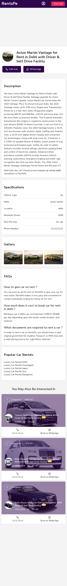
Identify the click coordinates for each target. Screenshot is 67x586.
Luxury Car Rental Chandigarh (19, 365)
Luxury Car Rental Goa (15, 371)
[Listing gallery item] (13, 257)
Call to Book (17, 433)
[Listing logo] (7, 56)
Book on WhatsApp (50, 433)
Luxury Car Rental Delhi (15, 362)
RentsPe (9, 3)
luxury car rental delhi (50, 170)
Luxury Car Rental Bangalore (18, 374)
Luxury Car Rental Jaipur (16, 368)
